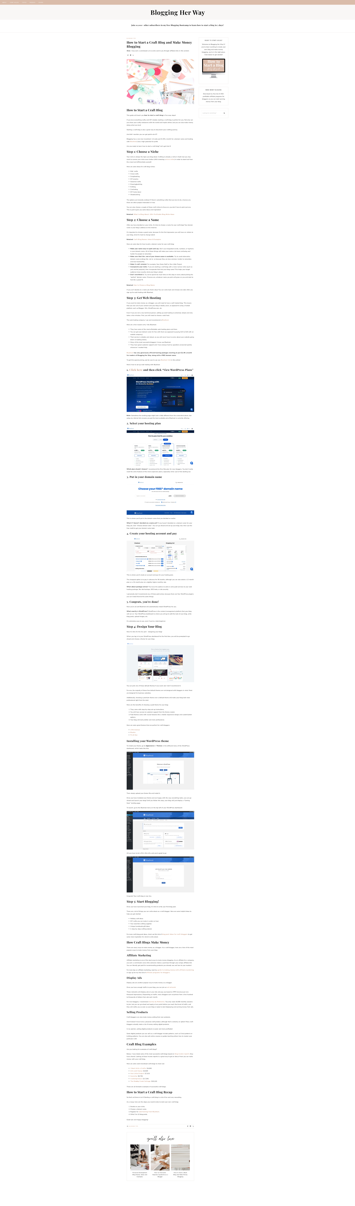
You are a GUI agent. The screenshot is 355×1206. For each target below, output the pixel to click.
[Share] (128, 55)
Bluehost (133, 141)
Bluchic (133, 732)
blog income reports (182, 1054)
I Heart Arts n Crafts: (138, 1068)
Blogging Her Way (178, 12)
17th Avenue (135, 730)
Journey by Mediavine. (157, 1002)
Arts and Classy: (136, 1071)
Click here (136, 369)
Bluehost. (165, 320)
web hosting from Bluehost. (149, 1112)
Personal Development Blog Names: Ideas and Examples (139, 1175)
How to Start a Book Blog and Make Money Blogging (180, 1175)
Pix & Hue (133, 735)
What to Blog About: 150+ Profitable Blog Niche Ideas (154, 214)
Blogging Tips (131, 38)
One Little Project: (137, 1073)
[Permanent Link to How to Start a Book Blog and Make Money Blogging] (180, 1170)
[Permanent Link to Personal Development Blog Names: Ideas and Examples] (139, 1170)
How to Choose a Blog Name (144, 285)
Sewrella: (133, 1076)
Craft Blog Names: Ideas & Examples (147, 239)
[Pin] (130, 55)
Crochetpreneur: (136, 1079)
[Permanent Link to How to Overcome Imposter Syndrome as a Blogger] (160, 1170)
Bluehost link (166, 360)
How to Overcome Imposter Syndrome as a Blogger (160, 1175)
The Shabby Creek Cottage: (140, 1081)
